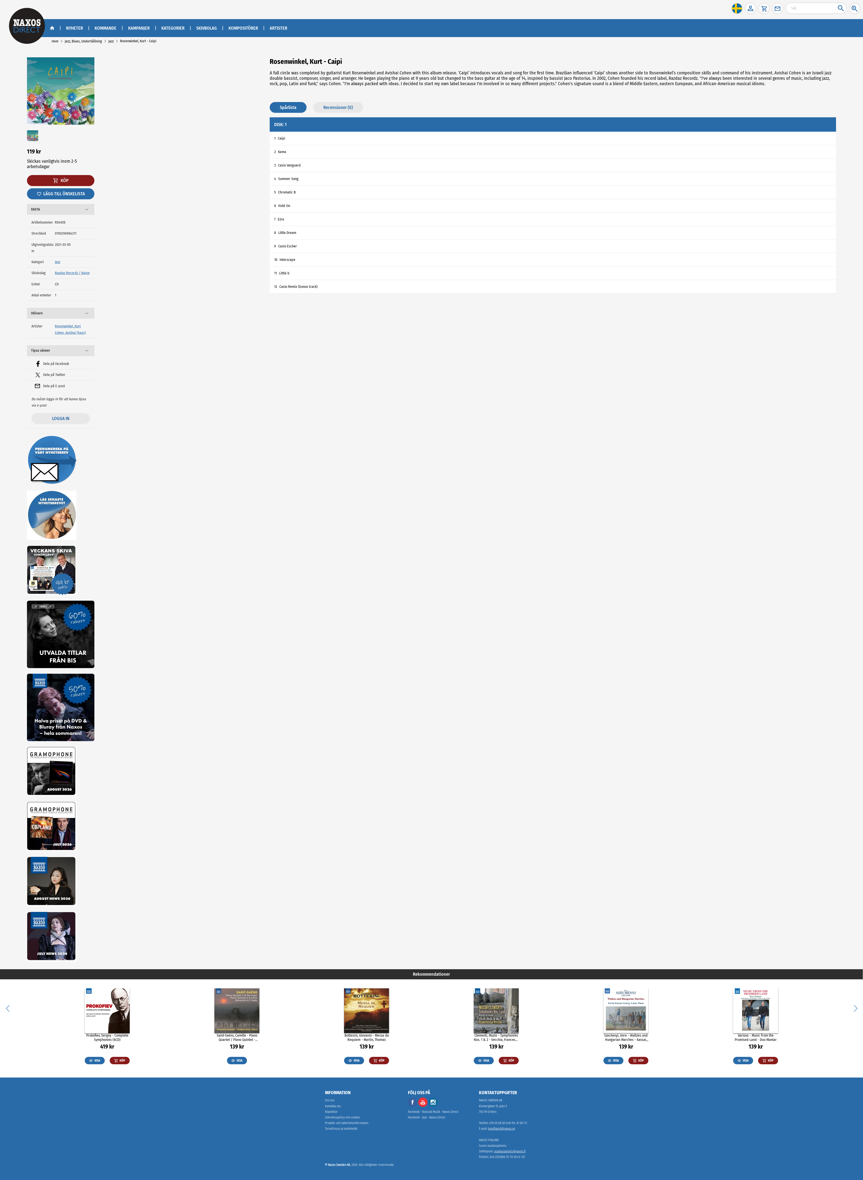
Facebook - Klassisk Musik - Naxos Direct (433, 1112)
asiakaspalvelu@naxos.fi (510, 1151)
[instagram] (433, 1106)
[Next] (855, 1008)
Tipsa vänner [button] (40, 350)
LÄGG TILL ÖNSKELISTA (64, 193)
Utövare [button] (37, 313)
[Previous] (8, 1008)
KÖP (64, 180)
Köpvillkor (331, 1112)
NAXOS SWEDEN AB (490, 1100)
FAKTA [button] (35, 209)
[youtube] (423, 1106)
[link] (55, 41)
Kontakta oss (333, 1106)
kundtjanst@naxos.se (501, 1129)
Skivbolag (206, 28)
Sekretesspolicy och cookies (342, 1117)
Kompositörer (243, 28)
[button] (737, 8)
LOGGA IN (60, 418)
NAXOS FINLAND (489, 1140)
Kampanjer (139, 28)
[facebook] (412, 1106)
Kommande (105, 28)
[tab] (60, 209)
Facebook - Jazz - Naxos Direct (426, 1117)
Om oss (329, 1100)
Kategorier (173, 28)
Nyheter (74, 28)
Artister (278, 28)
